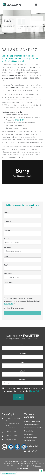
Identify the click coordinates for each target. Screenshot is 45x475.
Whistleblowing (29, 440)
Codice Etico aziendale (31, 424)
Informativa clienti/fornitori (33, 428)
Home (6, 26)
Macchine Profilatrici (23, 26)
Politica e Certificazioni (32, 421)
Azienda (22, 371)
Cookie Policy (28, 434)
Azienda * (7, 230)
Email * (6, 256)
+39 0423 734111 (11, 432)
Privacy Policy (9, 304)
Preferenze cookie (30, 437)
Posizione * (8, 247)
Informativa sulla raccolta (9, 473)
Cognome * (8, 221)
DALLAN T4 (19, 120)
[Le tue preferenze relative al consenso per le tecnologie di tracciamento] (41, 471)
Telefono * (7, 265)
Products (12, 26)
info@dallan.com (10, 440)
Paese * (6, 239)
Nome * (6, 213)
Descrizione (8, 282)
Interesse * (8, 274)
